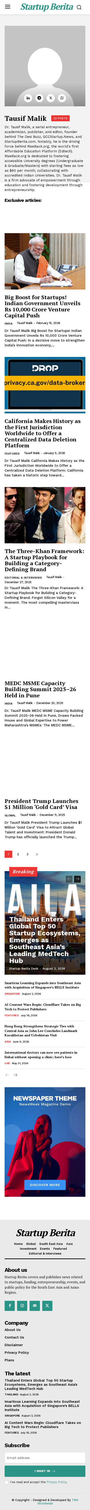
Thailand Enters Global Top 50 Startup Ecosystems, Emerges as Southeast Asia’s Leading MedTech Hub (44, 940)
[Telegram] (39, 98)
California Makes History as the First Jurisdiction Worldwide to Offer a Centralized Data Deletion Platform (43, 433)
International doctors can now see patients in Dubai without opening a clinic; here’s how (41, 1054)
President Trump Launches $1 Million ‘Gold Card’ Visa (41, 804)
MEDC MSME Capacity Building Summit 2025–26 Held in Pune (40, 689)
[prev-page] (69, 879)
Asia (8, 1041)
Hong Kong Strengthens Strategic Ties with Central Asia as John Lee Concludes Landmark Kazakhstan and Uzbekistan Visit (41, 1030)
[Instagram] (22, 1306)
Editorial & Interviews (23, 577)
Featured (12, 453)
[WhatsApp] (62, 98)
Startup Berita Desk (23, 968)
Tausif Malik (25, 323)
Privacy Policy (56, 1482)
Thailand (11, 1394)
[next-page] (37, 854)
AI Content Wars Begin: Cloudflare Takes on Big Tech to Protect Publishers (43, 1006)
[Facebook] (10, 1306)
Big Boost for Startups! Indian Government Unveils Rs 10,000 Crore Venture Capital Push (42, 306)
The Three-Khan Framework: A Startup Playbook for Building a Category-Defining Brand (44, 560)
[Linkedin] (28, 98)
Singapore (12, 993)
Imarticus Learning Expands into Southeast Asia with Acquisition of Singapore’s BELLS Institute (43, 985)
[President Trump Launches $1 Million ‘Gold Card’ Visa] (45, 765)
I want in (42, 1471)
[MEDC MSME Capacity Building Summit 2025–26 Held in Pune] (45, 647)
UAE (7, 1063)
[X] (51, 98)
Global (10, 815)
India (8, 323)
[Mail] (35, 1306)
